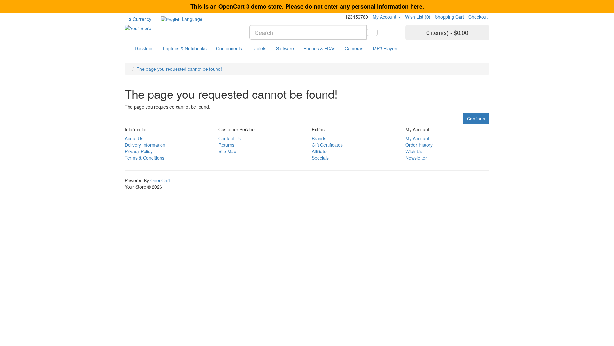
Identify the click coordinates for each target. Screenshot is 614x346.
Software (285, 48)
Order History (419, 145)
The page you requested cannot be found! (179, 69)
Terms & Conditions (144, 157)
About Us (134, 138)
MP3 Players (385, 48)
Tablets (259, 48)
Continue (476, 118)
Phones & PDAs (319, 48)
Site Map (227, 151)
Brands (319, 138)
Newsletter (416, 157)
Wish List (414, 151)
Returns (226, 145)
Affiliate (319, 151)
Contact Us (229, 138)
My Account (417, 138)
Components (229, 48)
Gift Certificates (327, 145)
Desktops (144, 48)
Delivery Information (145, 145)
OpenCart (160, 180)
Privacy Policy (139, 151)
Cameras (354, 48)
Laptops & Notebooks (185, 48)
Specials (320, 157)
